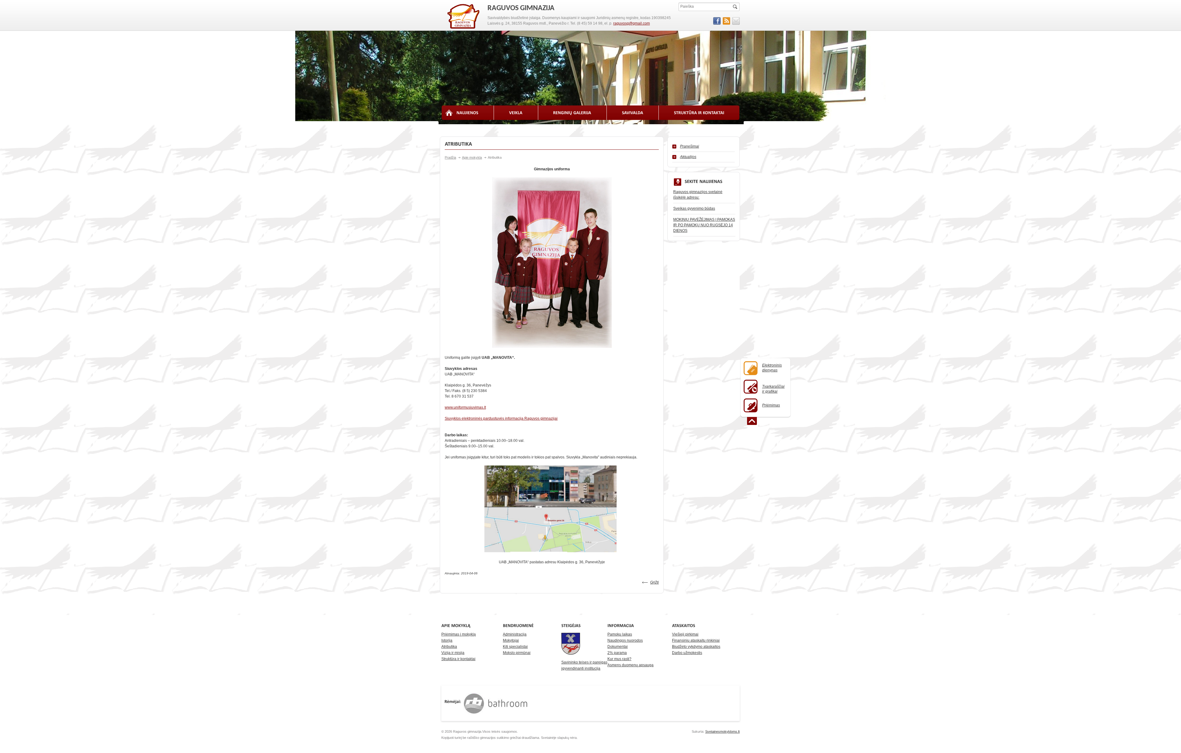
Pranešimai (689, 146)
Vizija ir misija (452, 653)
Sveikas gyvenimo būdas (694, 208)
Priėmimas (771, 405)
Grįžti (654, 582)
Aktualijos (688, 157)
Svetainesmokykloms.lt (722, 731)
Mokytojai (511, 640)
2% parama (617, 653)
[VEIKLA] (516, 112)
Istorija (446, 640)
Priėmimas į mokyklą (458, 634)
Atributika (449, 646)
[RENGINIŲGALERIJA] (572, 112)
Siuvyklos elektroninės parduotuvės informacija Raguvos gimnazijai (501, 418)
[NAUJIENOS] (467, 112)
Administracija (515, 634)
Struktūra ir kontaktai (458, 659)
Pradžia (450, 157)
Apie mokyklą (472, 157)
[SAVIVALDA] (633, 112)
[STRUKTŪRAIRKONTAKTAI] (699, 112)
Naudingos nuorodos (625, 640)
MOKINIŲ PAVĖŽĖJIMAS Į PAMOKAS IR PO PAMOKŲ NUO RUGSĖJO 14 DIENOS (704, 225)
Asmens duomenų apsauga (630, 665)
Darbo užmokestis (687, 653)
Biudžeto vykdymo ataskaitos (696, 646)
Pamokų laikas (619, 634)
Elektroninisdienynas (772, 367)
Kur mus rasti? (619, 659)
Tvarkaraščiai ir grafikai (773, 389)
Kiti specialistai (515, 646)
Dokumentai (617, 646)
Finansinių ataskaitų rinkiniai (696, 640)
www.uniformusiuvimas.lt (465, 407)
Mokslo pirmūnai (517, 653)
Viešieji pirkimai (685, 634)
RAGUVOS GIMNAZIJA (463, 17)
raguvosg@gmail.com (631, 23)
